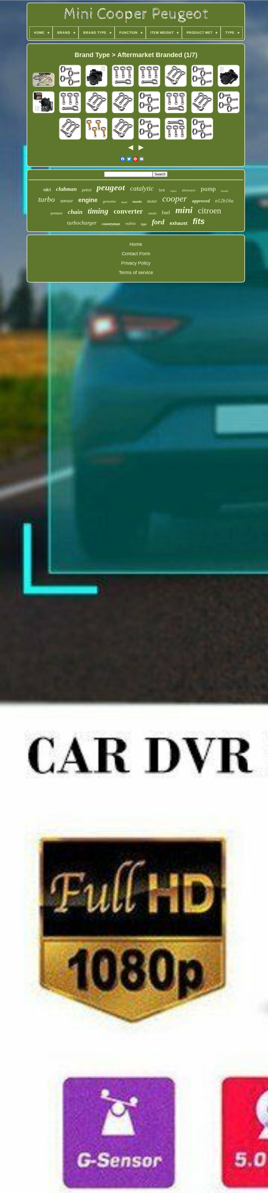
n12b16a (224, 200)
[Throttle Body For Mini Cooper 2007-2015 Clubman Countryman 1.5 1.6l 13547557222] (228, 86)
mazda (137, 201)
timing (98, 211)
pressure (57, 213)
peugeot (111, 187)
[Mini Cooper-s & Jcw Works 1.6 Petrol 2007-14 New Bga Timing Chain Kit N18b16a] (43, 86)
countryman (111, 224)
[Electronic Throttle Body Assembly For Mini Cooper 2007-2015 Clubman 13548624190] (96, 86)
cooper (174, 198)
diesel (124, 202)
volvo (130, 223)
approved (201, 200)
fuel (166, 212)
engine (88, 200)
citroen (209, 210)
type (144, 224)
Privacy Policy (135, 263)
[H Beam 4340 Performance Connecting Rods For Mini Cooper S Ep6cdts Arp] (69, 86)
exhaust (178, 223)
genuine (109, 201)
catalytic (142, 188)
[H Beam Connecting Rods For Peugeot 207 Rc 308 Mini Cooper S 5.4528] (175, 139)
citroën (152, 213)
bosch (224, 190)
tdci (47, 189)
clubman (66, 189)
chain (75, 211)
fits (199, 221)
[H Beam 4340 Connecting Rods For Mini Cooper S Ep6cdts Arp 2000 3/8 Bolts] (175, 86)
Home (136, 244)
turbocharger (82, 223)
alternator (189, 190)
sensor (66, 200)
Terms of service (136, 272)
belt (162, 190)
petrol (86, 190)
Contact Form (136, 253)
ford (158, 222)
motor (152, 201)
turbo (46, 199)
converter (128, 211)
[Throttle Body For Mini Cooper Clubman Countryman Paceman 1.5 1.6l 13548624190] (43, 113)
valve (173, 190)
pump (208, 188)
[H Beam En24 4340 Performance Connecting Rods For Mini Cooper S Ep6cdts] (122, 86)
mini (184, 210)
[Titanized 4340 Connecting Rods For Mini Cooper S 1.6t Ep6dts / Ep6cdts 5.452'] (96, 139)
